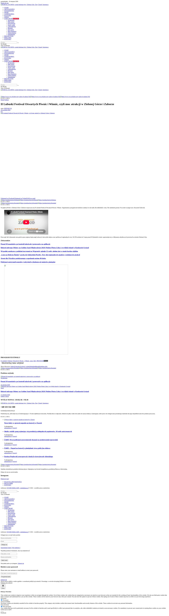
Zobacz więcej (5, 396)
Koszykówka (11, 23)
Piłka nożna (11, 22)
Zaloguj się (21, 563)
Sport (2, 388)
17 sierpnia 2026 (5, 395)
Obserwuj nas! (5, 479)
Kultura (6, 100)
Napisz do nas (5, 3)
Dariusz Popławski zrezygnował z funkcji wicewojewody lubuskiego (28, 456)
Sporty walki (11, 25)
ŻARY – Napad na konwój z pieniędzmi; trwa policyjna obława (27, 448)
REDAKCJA (8, 108)
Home (2, 100)
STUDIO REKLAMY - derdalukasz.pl (17, 488)
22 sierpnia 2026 (5, 385)
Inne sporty (11, 29)
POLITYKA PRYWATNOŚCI (13, 482)
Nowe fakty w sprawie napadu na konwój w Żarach (23, 423)
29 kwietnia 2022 (5, 110)
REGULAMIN (8, 483)
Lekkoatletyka (12, 26)
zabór (39, 366)
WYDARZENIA (9, 11)
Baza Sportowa (12, 31)
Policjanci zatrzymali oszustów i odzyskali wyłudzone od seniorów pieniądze (28, 262)
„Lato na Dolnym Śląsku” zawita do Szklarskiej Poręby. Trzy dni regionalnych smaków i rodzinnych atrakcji (40, 255)
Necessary (6, 600)
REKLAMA (7, 37)
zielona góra (44, 366)
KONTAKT (7, 39)
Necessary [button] (3, 598)
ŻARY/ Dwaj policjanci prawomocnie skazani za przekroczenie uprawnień (31, 440)
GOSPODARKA (9, 14)
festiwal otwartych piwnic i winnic (20, 366)
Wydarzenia (11, 20)
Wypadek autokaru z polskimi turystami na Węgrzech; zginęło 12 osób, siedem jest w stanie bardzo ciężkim (39, 251)
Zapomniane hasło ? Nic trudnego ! (10, 547)
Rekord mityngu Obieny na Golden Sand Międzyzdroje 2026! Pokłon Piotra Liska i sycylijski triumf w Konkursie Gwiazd (45, 248)
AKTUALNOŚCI (9, 9)
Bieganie (10, 28)
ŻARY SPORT (11, 18)
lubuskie (32, 366)
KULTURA (7, 15)
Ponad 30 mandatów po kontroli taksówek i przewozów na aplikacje (25, 244)
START (6, 7)
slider (36, 366)
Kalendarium (11, 34)
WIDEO (6, 17)
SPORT (6, 12)
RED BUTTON (8, 36)
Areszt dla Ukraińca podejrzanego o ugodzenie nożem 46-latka (23, 258)
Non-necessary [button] (5, 605)
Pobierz (46, 361)
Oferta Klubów (12, 33)
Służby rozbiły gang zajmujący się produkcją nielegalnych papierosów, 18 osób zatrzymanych (38, 431)
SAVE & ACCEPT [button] (6, 609)
